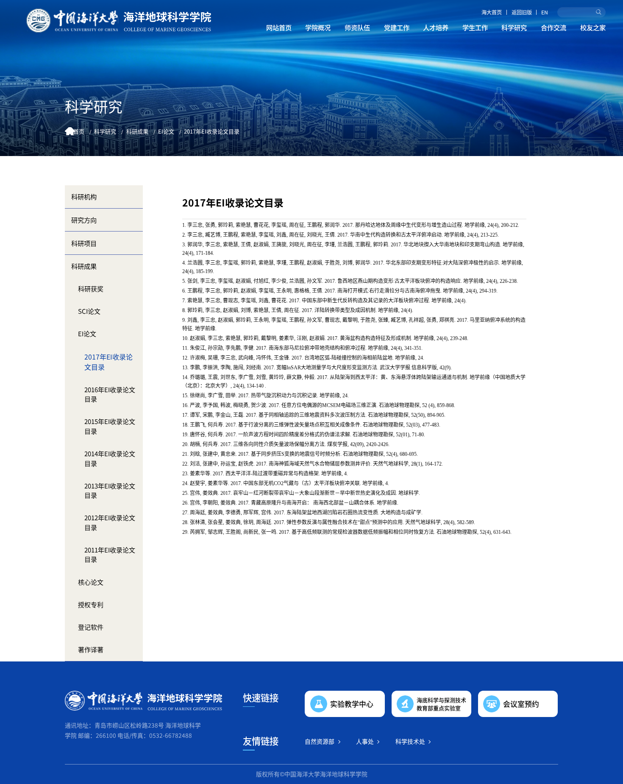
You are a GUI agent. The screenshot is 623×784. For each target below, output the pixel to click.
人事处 (365, 741)
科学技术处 (410, 741)
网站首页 (279, 27)
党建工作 (396, 27)
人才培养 (435, 27)
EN (544, 12)
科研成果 (137, 131)
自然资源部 (319, 741)
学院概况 (318, 27)
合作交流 (553, 27)
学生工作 (475, 27)
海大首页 (491, 12)
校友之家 (593, 27)
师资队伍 (357, 27)
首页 (78, 131)
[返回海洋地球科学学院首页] (118, 20)
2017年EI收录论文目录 (211, 131)
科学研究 (514, 27)
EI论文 (166, 131)
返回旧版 (522, 12)
